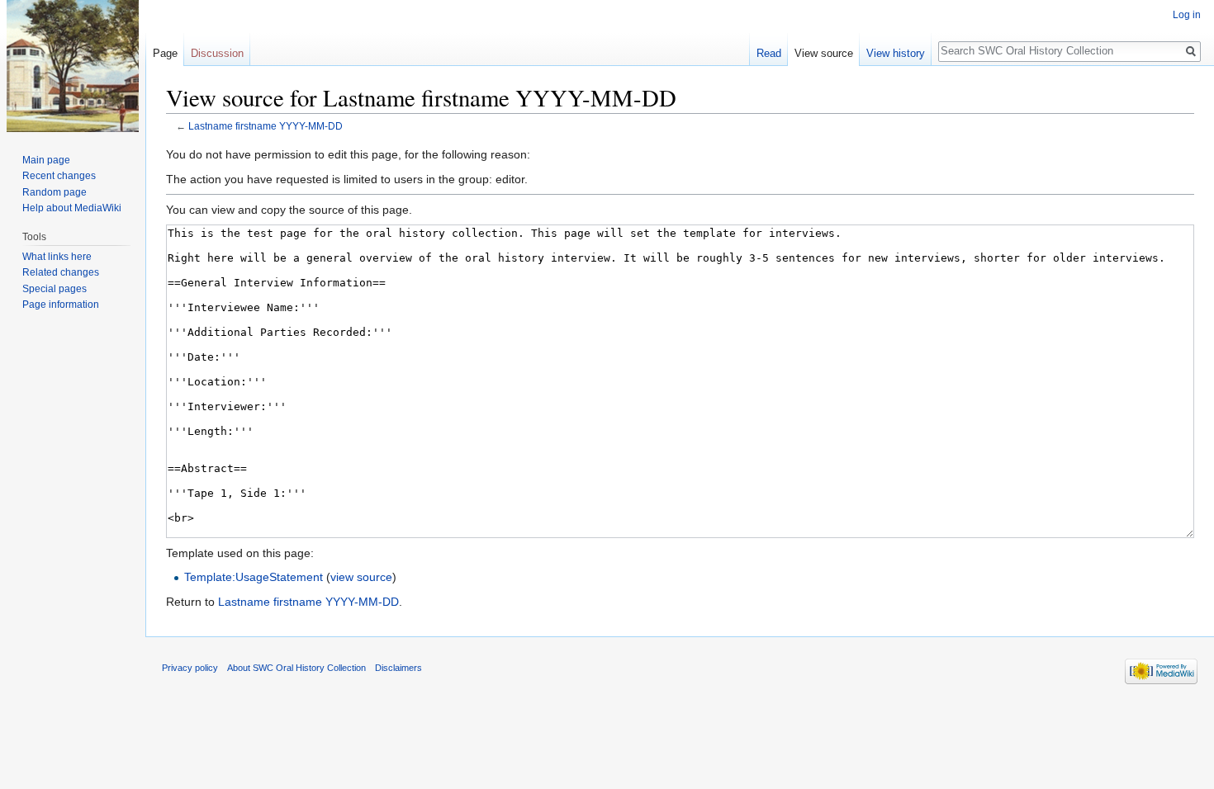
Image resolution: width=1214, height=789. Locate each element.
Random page (54, 192)
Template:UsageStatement (253, 576)
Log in (1187, 15)
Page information (60, 304)
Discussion (217, 53)
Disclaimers (398, 668)
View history (895, 53)
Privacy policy (190, 668)
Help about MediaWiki (71, 208)
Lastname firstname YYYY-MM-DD (265, 125)
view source (361, 576)
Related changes (60, 272)
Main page (46, 160)
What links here (57, 256)
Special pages (54, 289)
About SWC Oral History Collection (296, 668)
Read (768, 53)
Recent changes (59, 176)
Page (165, 53)
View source (823, 53)
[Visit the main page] (73, 66)
